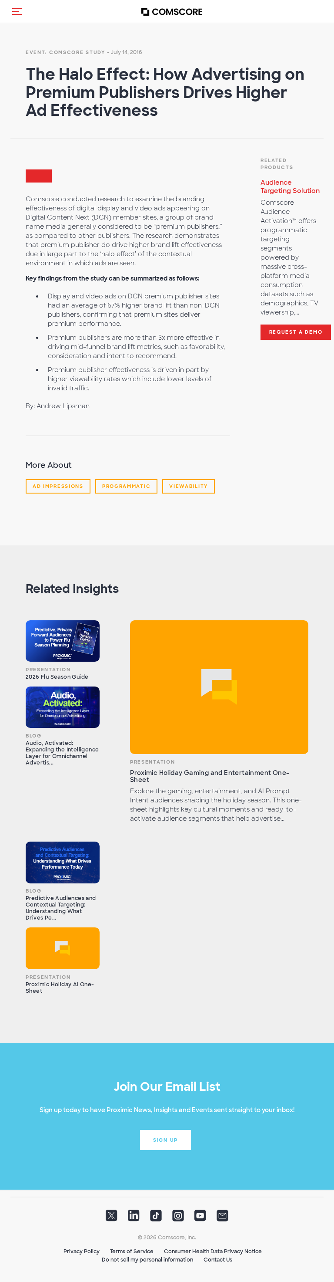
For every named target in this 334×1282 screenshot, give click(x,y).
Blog (34, 736)
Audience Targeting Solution (290, 186)
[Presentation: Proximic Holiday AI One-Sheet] (63, 948)
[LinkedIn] (134, 1218)
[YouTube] (200, 1218)
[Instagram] (178, 1218)
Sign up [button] (165, 1140)
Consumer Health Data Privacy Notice (213, 1251)
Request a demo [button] (296, 332)
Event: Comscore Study (65, 52)
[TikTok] (156, 1218)
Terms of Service (132, 1251)
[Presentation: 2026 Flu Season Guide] (63, 641)
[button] (17, 11)
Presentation (48, 669)
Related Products (277, 163)
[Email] (222, 1218)
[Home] (171, 11)
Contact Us (218, 1259)
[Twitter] (111, 1218)
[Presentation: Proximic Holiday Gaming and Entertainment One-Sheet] (219, 687)
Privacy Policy (81, 1251)
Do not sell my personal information (147, 1259)
